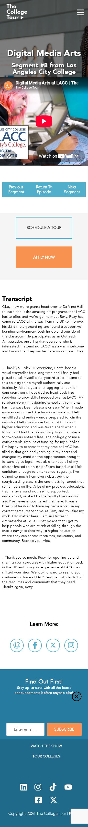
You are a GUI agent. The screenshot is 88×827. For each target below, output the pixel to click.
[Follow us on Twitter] (53, 802)
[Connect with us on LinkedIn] (24, 789)
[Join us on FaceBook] (38, 802)
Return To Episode (44, 189)
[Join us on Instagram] (38, 789)
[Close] (44, 699)
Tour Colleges (46, 756)
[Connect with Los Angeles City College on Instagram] (71, 645)
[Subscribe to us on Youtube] (68, 789)
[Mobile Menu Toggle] (80, 13)
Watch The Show (46, 746)
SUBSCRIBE (64, 729)
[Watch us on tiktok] (53, 789)
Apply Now (44, 257)
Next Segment (72, 189)
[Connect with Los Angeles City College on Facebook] (35, 645)
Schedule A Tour (44, 227)
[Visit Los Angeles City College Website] (17, 645)
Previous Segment (16, 189)
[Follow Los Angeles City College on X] (53, 645)
